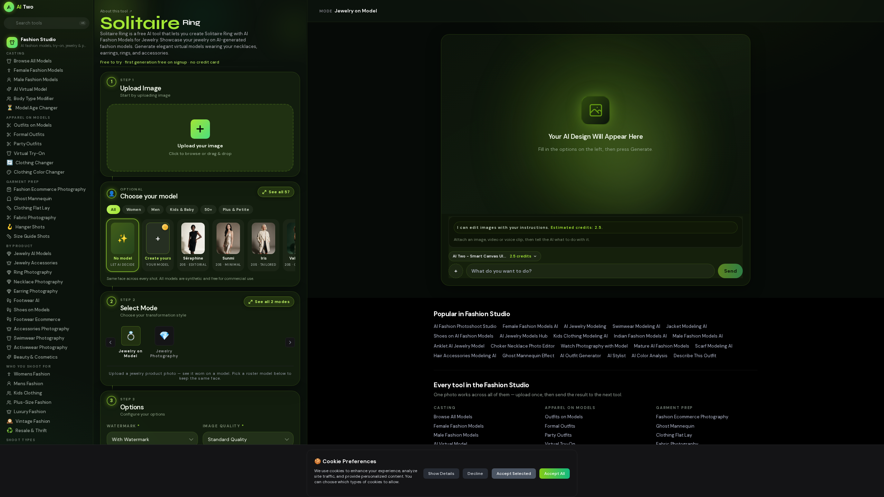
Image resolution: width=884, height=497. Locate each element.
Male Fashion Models (456, 435)
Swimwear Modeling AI (636, 326)
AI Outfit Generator (580, 356)
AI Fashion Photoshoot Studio (465, 326)
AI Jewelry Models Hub (524, 336)
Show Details (441, 473)
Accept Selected (514, 473)
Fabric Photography (677, 444)
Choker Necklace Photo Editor (523, 346)
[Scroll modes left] (110, 342)
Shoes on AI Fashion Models (463, 336)
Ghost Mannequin (675, 426)
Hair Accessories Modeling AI (465, 356)
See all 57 (279, 192)
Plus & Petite (236, 209)
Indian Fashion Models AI (640, 336)
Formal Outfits (560, 426)
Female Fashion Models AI (530, 326)
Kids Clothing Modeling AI (581, 336)
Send (730, 271)
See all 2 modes (272, 301)
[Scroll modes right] (290, 342)
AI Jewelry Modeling (585, 326)
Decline (475, 473)
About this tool (116, 11)
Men (155, 209)
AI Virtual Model (450, 444)
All (113, 209)
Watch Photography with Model (594, 346)
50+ (208, 209)
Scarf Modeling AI (713, 346)
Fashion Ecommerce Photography (692, 417)
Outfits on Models (564, 417)
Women (133, 209)
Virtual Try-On (560, 444)
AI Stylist (616, 356)
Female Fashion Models (459, 426)
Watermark (123, 425)
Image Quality (223, 425)
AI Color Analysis (649, 356)
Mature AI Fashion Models (661, 346)
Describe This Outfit (695, 356)
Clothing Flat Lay (674, 435)
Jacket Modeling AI (686, 326)
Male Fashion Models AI (698, 336)
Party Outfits (558, 435)
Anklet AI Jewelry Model (459, 346)
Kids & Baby (182, 209)
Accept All (554, 473)
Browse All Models (453, 417)
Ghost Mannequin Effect (528, 356)
